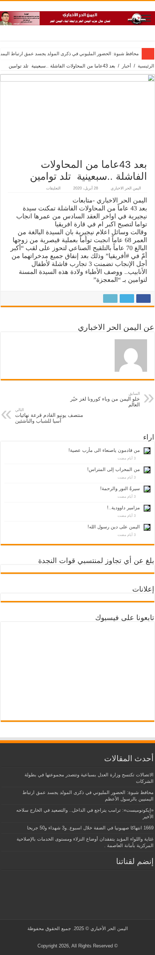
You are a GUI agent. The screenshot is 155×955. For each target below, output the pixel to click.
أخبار (126, 66)
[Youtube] (76, 937)
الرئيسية (146, 66)
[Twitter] (83, 937)
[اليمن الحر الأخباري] (77, 17)
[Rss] (90, 937)
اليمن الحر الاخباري (126, 188)
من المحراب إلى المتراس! (113, 469)
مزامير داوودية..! (123, 507)
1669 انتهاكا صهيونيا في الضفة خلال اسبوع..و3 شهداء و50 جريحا (90, 827)
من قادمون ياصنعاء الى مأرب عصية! (104, 450)
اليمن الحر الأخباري (109, 928)
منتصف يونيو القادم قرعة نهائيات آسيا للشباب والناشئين (49, 415)
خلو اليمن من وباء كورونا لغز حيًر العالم (105, 399)
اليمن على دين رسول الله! (114, 526)
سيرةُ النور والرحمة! (120, 488)
